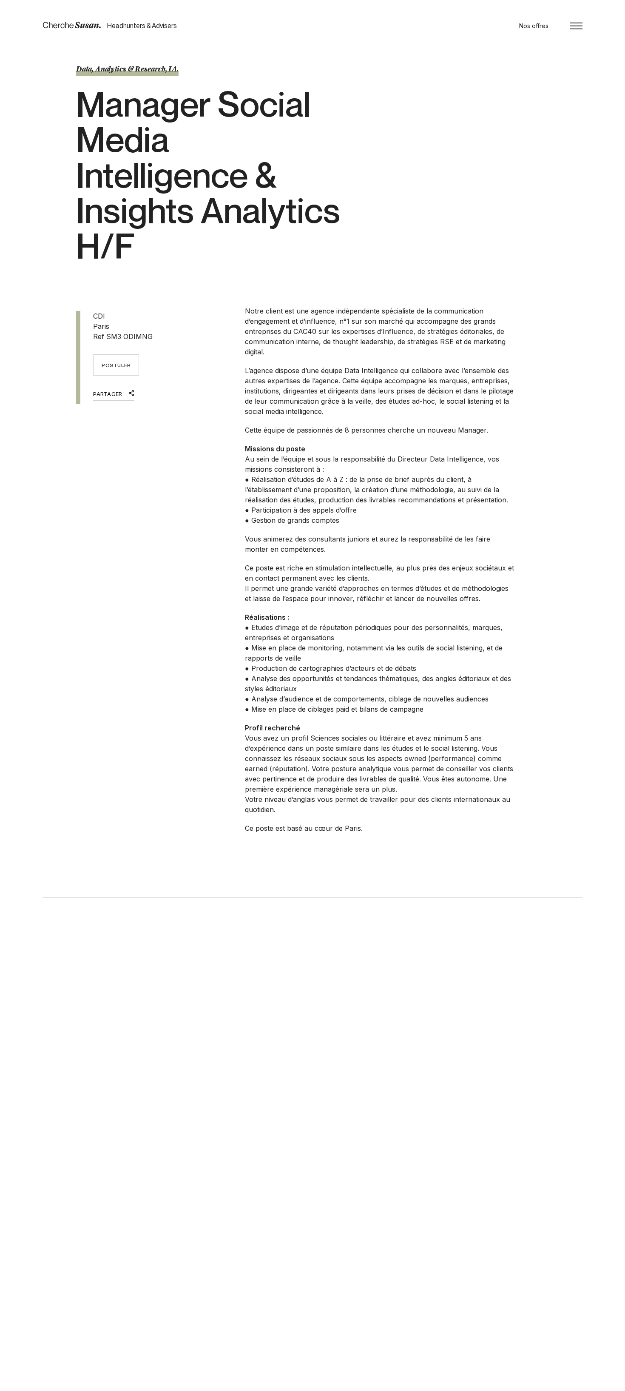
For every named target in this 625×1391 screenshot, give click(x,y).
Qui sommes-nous (304, 1308)
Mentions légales (124, 1381)
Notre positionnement (309, 1290)
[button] (576, 26)
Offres (408, 1280)
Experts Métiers (301, 1280)
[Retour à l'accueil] (72, 25)
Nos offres (533, 25)
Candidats (293, 1299)
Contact (410, 1290)
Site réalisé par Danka (551, 1381)
